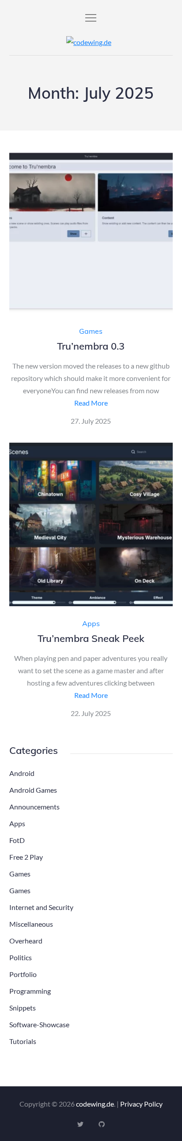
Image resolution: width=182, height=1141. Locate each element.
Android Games (33, 790)
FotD (17, 840)
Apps (91, 623)
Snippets (22, 1007)
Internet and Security (41, 907)
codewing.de (95, 1104)
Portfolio (23, 974)
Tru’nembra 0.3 (91, 346)
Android (21, 773)
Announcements (34, 806)
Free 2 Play (26, 857)
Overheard (25, 940)
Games (90, 331)
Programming (30, 991)
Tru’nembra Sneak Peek (91, 638)
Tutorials (22, 1041)
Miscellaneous (31, 924)
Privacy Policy (141, 1104)
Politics (20, 957)
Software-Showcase (39, 1024)
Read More (91, 403)
